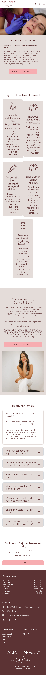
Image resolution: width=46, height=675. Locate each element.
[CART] (39, 4)
